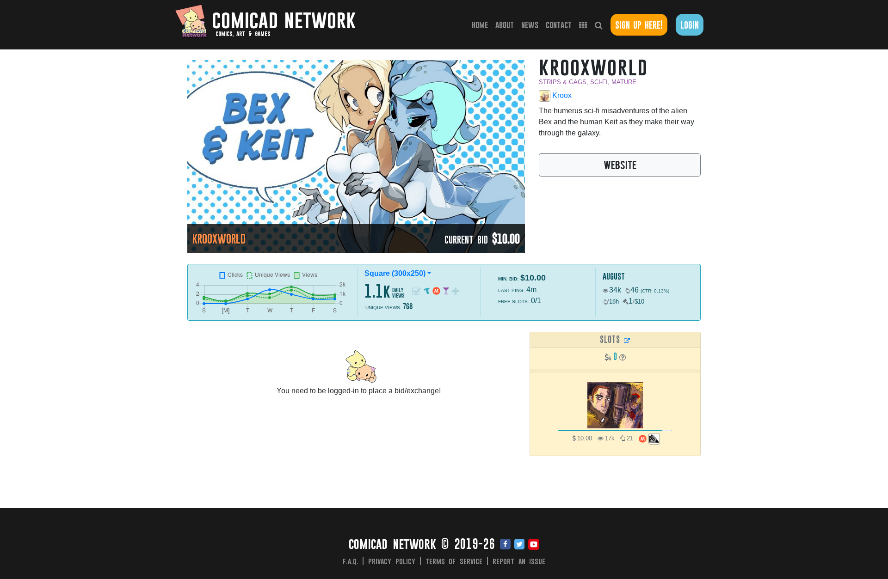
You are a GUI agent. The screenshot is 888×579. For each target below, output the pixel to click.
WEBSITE (620, 164)
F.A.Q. (350, 561)
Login (689, 24)
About (504, 25)
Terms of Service (454, 561)
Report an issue (519, 561)
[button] (622, 357)
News (529, 25)
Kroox (561, 95)
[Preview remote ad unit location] (627, 340)
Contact (559, 25)
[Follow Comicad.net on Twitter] (519, 544)
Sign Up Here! (639, 24)
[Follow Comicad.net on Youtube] (533, 544)
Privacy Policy (391, 561)
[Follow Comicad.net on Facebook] (505, 544)
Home (482, 24)
